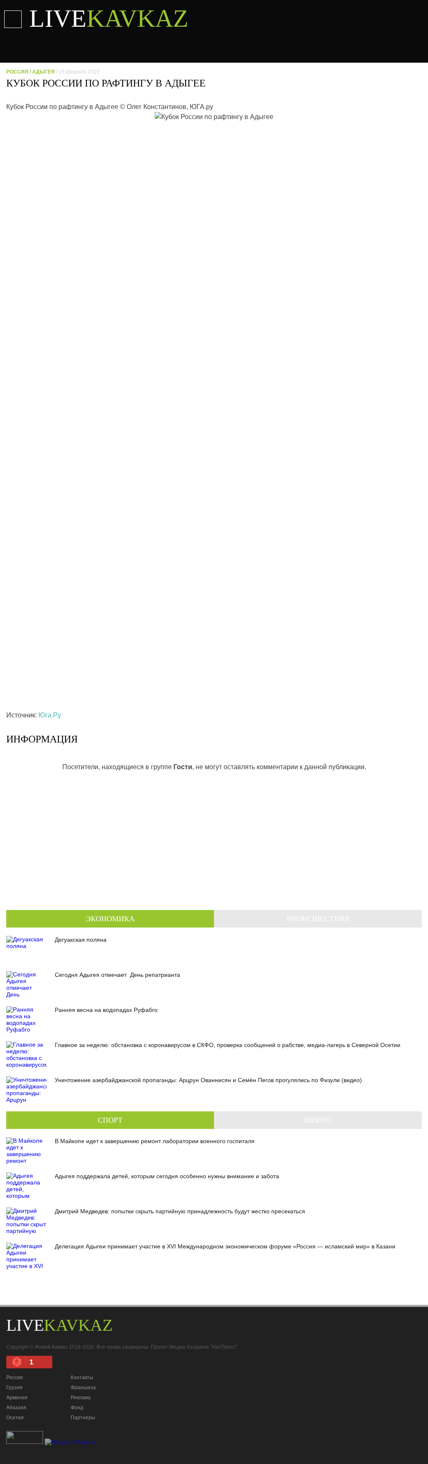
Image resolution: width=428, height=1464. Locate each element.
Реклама (81, 1397)
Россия (17, 72)
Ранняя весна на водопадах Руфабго (106, 1009)
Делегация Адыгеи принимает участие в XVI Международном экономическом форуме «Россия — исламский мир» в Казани (225, 1246)
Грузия (14, 1387)
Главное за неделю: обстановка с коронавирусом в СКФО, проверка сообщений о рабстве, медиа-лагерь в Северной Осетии (227, 1045)
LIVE (109, 18)
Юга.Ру (49, 715)
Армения (17, 1397)
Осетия (15, 1418)
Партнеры (83, 1418)
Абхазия (16, 1408)
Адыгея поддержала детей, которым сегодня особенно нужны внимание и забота (167, 1176)
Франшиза (83, 1387)
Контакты (82, 1377)
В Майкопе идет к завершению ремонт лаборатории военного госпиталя (155, 1141)
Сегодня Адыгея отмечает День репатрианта (117, 974)
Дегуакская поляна (81, 939)
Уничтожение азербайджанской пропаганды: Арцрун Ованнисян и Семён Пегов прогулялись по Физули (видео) (208, 1080)
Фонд (77, 1408)
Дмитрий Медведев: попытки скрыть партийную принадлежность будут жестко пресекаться (180, 1211)
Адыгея (43, 72)
